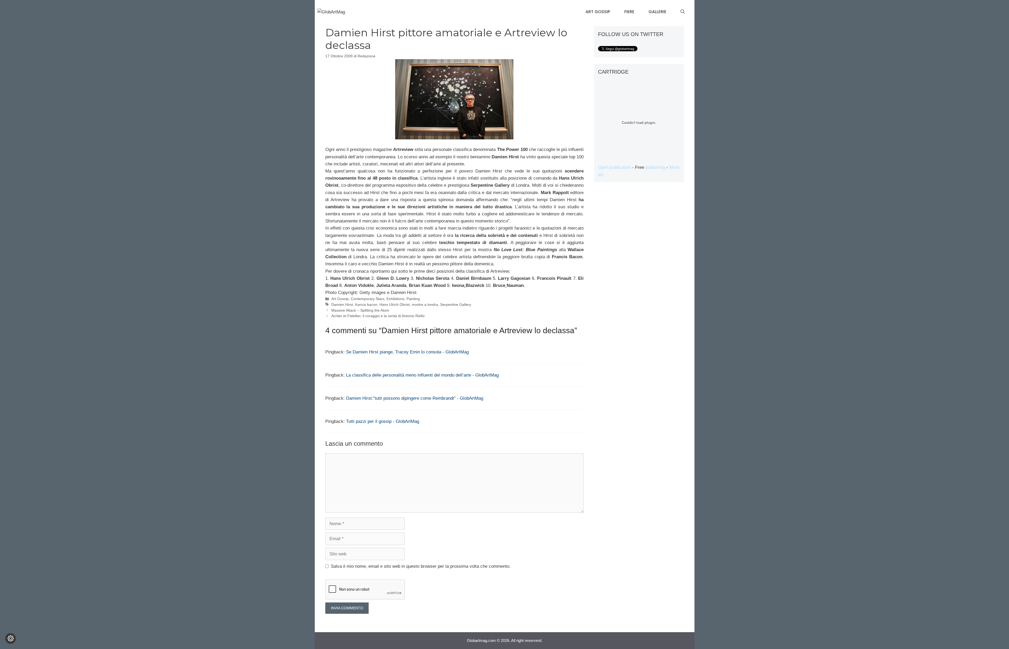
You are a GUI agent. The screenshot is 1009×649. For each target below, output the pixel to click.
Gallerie (657, 12)
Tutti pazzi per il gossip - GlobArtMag (382, 421)
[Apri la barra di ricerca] (682, 11)
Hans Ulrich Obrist (394, 304)
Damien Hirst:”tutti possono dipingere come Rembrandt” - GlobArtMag (414, 398)
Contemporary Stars (367, 299)
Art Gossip (597, 12)
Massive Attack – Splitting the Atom (360, 310)
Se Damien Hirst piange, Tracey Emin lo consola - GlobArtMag (407, 351)
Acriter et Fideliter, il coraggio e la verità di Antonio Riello (378, 316)
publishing (655, 167)
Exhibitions (395, 299)
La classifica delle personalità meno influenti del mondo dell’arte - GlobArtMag (422, 375)
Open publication (614, 167)
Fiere (629, 12)
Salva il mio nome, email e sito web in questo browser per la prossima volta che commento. (421, 566)
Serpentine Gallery (455, 304)
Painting (413, 299)
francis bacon (366, 304)
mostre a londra (425, 304)
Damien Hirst (342, 304)
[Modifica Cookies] (10, 638)
